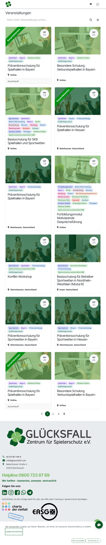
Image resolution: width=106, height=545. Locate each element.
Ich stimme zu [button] (93, 540)
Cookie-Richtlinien (14, 531)
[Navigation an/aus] (98, 4)
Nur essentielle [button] (78, 540)
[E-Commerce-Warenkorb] (91, 4)
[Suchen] (91, 19)
